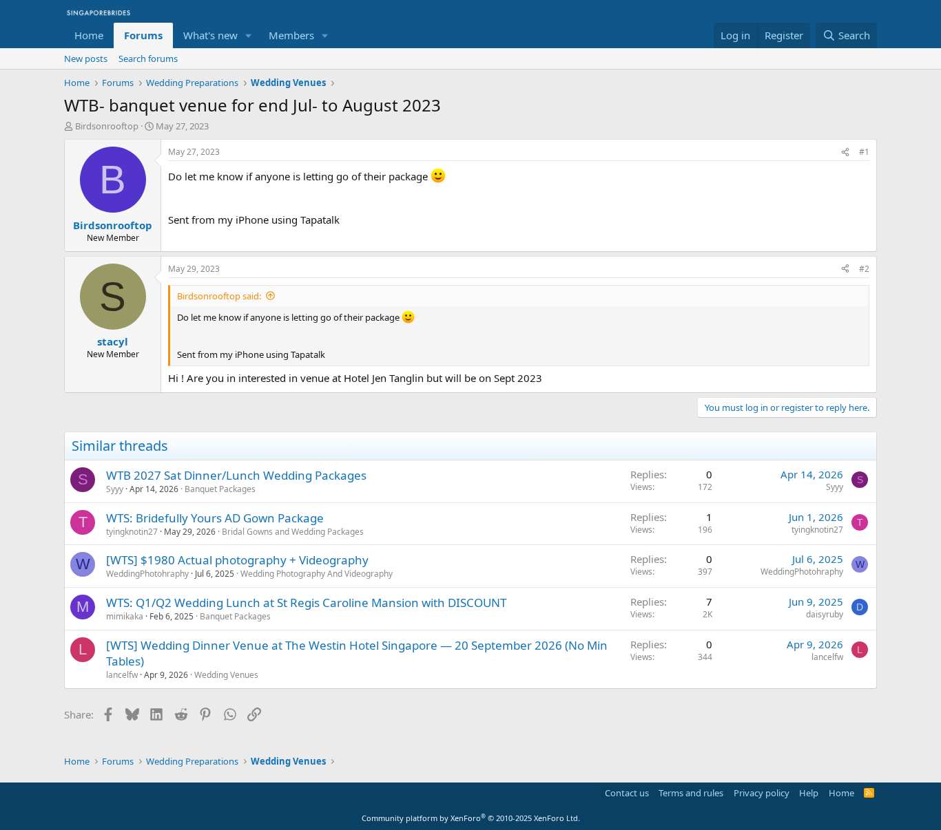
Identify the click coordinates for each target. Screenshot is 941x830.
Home (88, 35)
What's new (210, 35)
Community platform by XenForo (471, 818)
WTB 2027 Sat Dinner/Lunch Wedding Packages (236, 475)
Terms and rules (691, 793)
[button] (248, 35)
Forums (143, 35)
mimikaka (124, 616)
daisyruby (824, 614)
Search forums (148, 58)
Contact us (627, 793)
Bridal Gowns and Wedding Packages (293, 532)
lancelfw (122, 675)
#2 (864, 269)
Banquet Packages (220, 489)
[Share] (845, 152)
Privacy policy (761, 793)
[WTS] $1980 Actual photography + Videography (237, 560)
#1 (864, 152)
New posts (85, 58)
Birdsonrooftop (106, 126)
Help (808, 793)
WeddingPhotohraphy (147, 573)
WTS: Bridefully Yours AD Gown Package (215, 518)
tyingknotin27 (132, 532)
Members (291, 35)
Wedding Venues (226, 675)
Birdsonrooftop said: (219, 296)
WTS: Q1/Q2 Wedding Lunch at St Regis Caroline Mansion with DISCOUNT (306, 602)
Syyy (114, 489)
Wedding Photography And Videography (316, 573)
